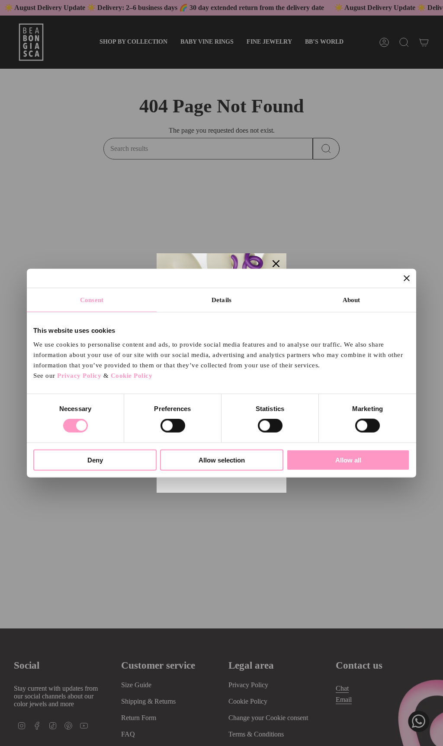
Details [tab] (221, 299)
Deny (95, 459)
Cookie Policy (132, 375)
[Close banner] (407, 278)
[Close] (276, 263)
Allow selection (222, 459)
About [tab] (351, 299)
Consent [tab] (91, 299)
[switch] (173, 426)
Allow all (348, 459)
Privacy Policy (79, 375)
